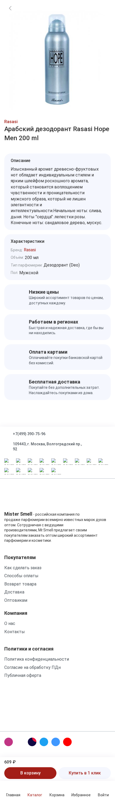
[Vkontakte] (55, 742)
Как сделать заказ (22, 567)
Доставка (14, 592)
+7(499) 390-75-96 (29, 434)
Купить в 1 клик (85, 772)
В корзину (30, 772)
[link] (10, 8)
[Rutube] (32, 742)
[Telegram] (44, 742)
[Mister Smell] (21, 496)
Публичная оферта (22, 675)
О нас (9, 623)
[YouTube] (67, 742)
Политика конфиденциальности (36, 659)
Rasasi (11, 121)
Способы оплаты (21, 575)
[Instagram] (8, 742)
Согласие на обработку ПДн (32, 667)
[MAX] (20, 742)
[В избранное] (103, 8)
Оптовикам (15, 600)
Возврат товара (20, 584)
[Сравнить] (103, 22)
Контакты (14, 631)
